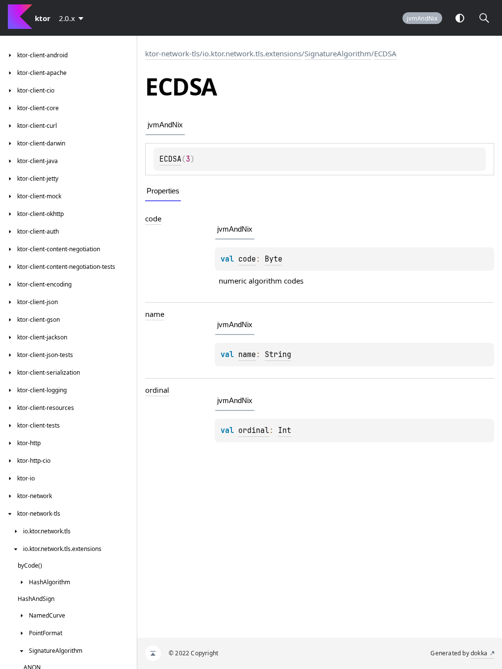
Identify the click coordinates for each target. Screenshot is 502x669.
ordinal (157, 390)
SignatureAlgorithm (337, 53)
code (153, 218)
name (154, 314)
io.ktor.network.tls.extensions (251, 53)
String (278, 354)
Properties (163, 191)
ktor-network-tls (172, 53)
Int (284, 430)
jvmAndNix (422, 18)
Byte (273, 259)
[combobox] (73, 18)
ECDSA (385, 53)
